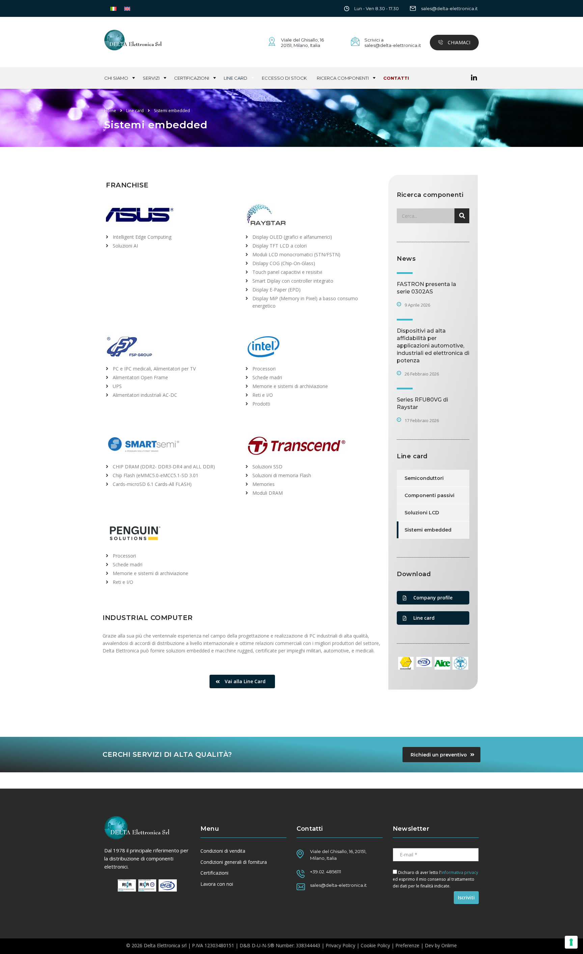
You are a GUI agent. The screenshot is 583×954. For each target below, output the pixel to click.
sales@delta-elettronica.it (449, 8)
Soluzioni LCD (422, 513)
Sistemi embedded (428, 530)
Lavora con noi (216, 884)
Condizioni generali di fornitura (233, 862)
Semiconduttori (424, 478)
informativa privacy (459, 872)
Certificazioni (191, 78)
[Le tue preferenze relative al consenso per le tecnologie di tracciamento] (571, 942)
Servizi (151, 78)
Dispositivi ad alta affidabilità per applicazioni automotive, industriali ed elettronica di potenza (433, 346)
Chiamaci (458, 42)
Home (110, 110)
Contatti (396, 78)
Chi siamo (116, 78)
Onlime (449, 945)
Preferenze (407, 945)
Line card (235, 78)
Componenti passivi (429, 495)
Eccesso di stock (284, 78)
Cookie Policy (375, 945)
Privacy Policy (340, 945)
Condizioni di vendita (222, 851)
